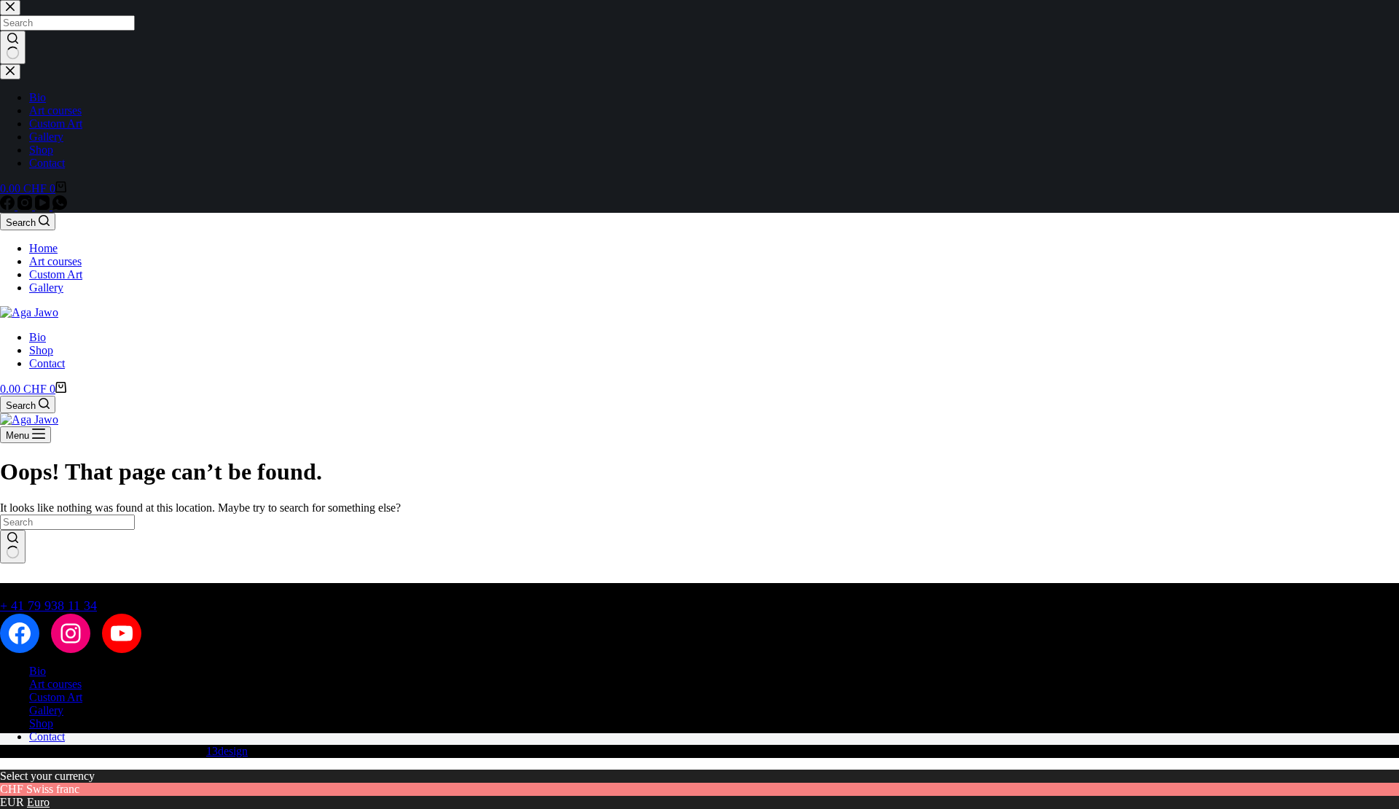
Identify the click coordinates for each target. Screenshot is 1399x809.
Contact (47, 363)
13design (227, 751)
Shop (41, 350)
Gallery (46, 287)
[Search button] (13, 546)
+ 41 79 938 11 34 (48, 605)
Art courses (55, 261)
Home (43, 248)
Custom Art (55, 274)
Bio (37, 337)
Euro (38, 802)
